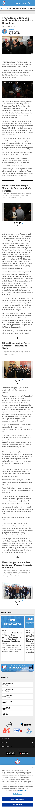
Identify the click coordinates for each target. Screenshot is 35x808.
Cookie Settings (17, 794)
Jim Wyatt (11, 29)
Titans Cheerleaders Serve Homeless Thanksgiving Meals (16, 346)
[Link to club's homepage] (3, 2)
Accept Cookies (17, 804)
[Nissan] (9, 725)
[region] (17, 786)
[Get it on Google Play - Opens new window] (23, 754)
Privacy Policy (22, 790)
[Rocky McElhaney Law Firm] (17, 731)
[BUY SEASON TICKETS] (17, 668)
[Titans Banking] (25, 725)
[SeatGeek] (6, 731)
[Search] (29, 3)
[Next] (22, 223)
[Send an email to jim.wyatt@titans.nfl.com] (18, 33)
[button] (17, 89)
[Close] (33, 767)
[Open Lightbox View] (17, 215)
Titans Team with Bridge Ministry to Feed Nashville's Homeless (16, 188)
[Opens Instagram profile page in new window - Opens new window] (15, 33)
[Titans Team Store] (28, 731)
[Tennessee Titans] (18, 762)
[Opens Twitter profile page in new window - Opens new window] (13, 33)
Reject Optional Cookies (17, 799)
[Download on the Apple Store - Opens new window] (11, 753)
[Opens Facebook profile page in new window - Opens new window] (10, 33)
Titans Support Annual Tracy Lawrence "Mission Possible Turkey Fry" (17, 565)
